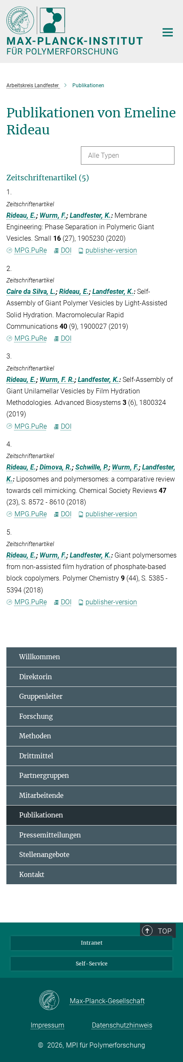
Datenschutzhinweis (122, 1025)
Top (165, 931)
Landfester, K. (90, 215)
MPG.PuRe (30, 250)
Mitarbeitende (41, 796)
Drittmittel (36, 756)
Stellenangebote (44, 855)
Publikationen (41, 815)
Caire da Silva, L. (31, 292)
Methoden (35, 736)
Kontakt (31, 875)
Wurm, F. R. (57, 380)
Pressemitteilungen (50, 835)
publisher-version (111, 250)
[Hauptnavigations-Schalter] (167, 32)
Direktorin (35, 677)
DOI (66, 250)
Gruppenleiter (41, 696)
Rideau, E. (21, 215)
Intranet (92, 943)
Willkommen (39, 657)
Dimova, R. (56, 467)
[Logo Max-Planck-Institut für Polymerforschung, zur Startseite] (75, 30)
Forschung (36, 716)
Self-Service (92, 963)
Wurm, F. (53, 215)
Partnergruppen (44, 776)
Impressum (47, 1025)
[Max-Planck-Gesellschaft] (54, 1001)
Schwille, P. (92, 467)
